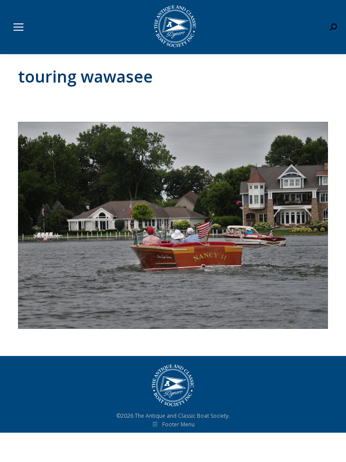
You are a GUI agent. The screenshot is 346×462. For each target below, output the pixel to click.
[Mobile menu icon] (18, 27)
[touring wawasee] (173, 225)
